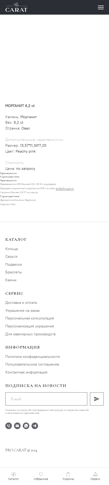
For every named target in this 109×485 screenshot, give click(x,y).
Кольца (11, 249)
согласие (58, 410)
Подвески (13, 264)
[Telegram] (34, 425)
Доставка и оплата (21, 302)
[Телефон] (8, 425)
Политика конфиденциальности (32, 356)
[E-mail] (17, 425)
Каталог (16, 239)
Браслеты (13, 272)
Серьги (11, 256)
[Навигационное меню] (101, 7)
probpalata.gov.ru (65, 188)
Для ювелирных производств (30, 334)
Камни (10, 280)
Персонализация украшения (29, 326)
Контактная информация (26, 372)
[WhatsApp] (26, 425)
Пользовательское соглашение (32, 364)
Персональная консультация (29, 318)
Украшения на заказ (22, 310)
